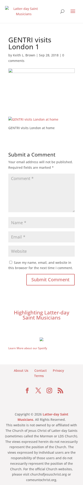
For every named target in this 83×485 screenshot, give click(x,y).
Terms (39, 376)
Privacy (58, 370)
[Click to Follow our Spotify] (41, 339)
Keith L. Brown (24, 55)
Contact (40, 370)
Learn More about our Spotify (27, 348)
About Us (21, 370)
